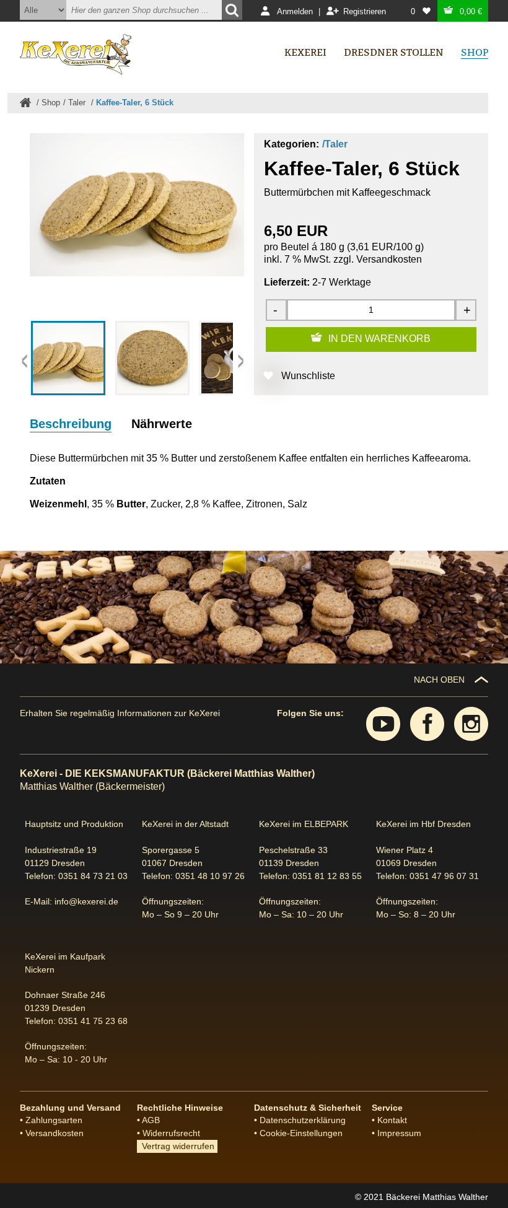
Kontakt (392, 1120)
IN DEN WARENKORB (379, 338)
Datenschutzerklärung (303, 1120)
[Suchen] (232, 10)
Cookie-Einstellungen (301, 1133)
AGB (151, 1120)
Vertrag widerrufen (175, 1146)
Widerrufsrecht (171, 1133)
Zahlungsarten (53, 1120)
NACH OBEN (439, 680)
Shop (51, 102)
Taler (78, 102)
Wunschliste (308, 375)
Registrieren (364, 11)
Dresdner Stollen (394, 52)
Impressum (399, 1133)
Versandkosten (389, 259)
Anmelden (295, 11)
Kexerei (305, 52)
